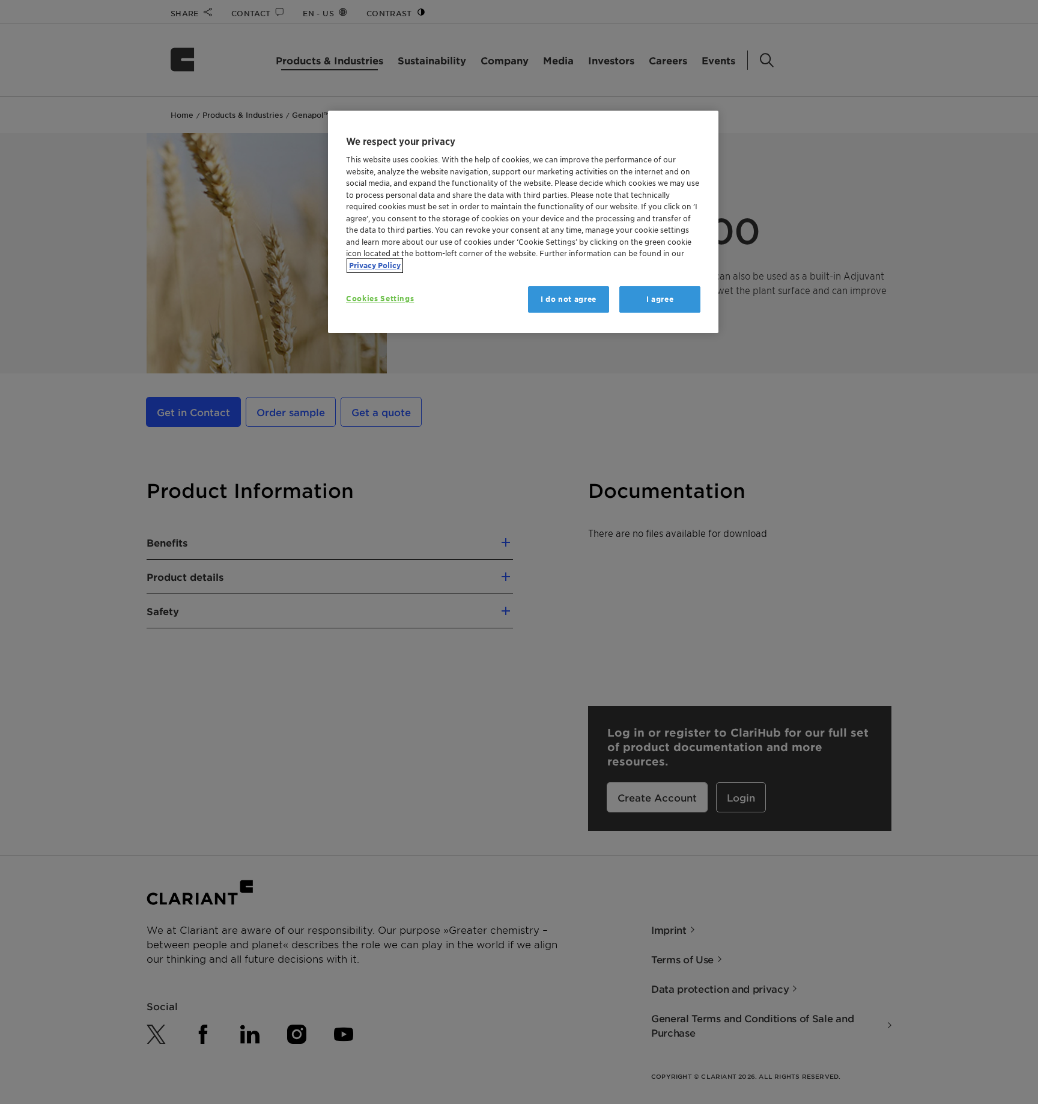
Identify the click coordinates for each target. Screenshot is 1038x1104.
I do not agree (568, 299)
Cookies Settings (380, 298)
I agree (660, 299)
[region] (523, 222)
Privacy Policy (375, 265)
